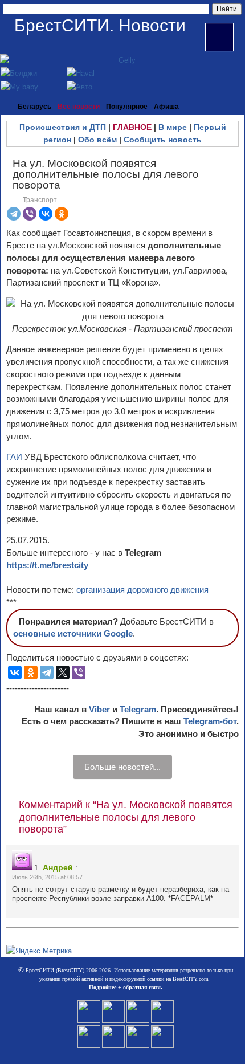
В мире (172, 127)
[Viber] (29, 214)
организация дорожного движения (142, 589)
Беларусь (34, 107)
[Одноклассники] (61, 214)
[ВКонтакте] (45, 214)
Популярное (127, 107)
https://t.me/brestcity (47, 565)
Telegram (138, 709)
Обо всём (97, 139)
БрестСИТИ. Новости (100, 25)
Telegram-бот (209, 721)
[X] (63, 672)
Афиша (166, 107)
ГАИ (14, 457)
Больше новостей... (122, 767)
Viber (99, 709)
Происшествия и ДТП (62, 127)
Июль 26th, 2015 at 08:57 (47, 877)
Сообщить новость (163, 139)
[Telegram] (14, 214)
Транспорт (40, 200)
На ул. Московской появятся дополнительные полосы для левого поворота (106, 174)
